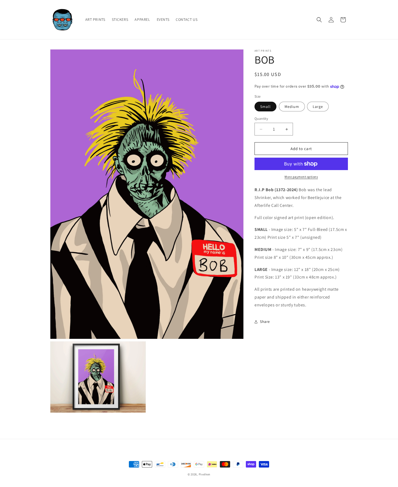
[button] (319, 20)
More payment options (301, 177)
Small (265, 106)
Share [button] (265, 321)
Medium (292, 106)
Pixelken (205, 474)
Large (318, 106)
